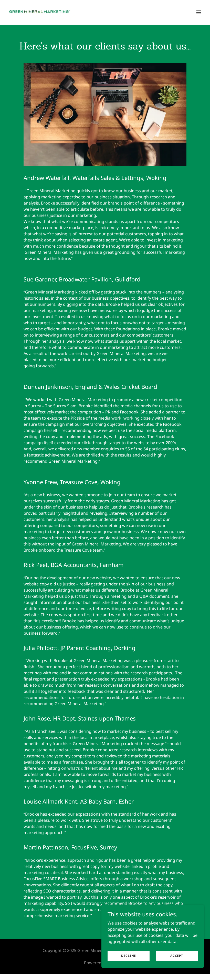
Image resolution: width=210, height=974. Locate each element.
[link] (42, 12)
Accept (176, 955)
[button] (199, 12)
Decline (128, 955)
